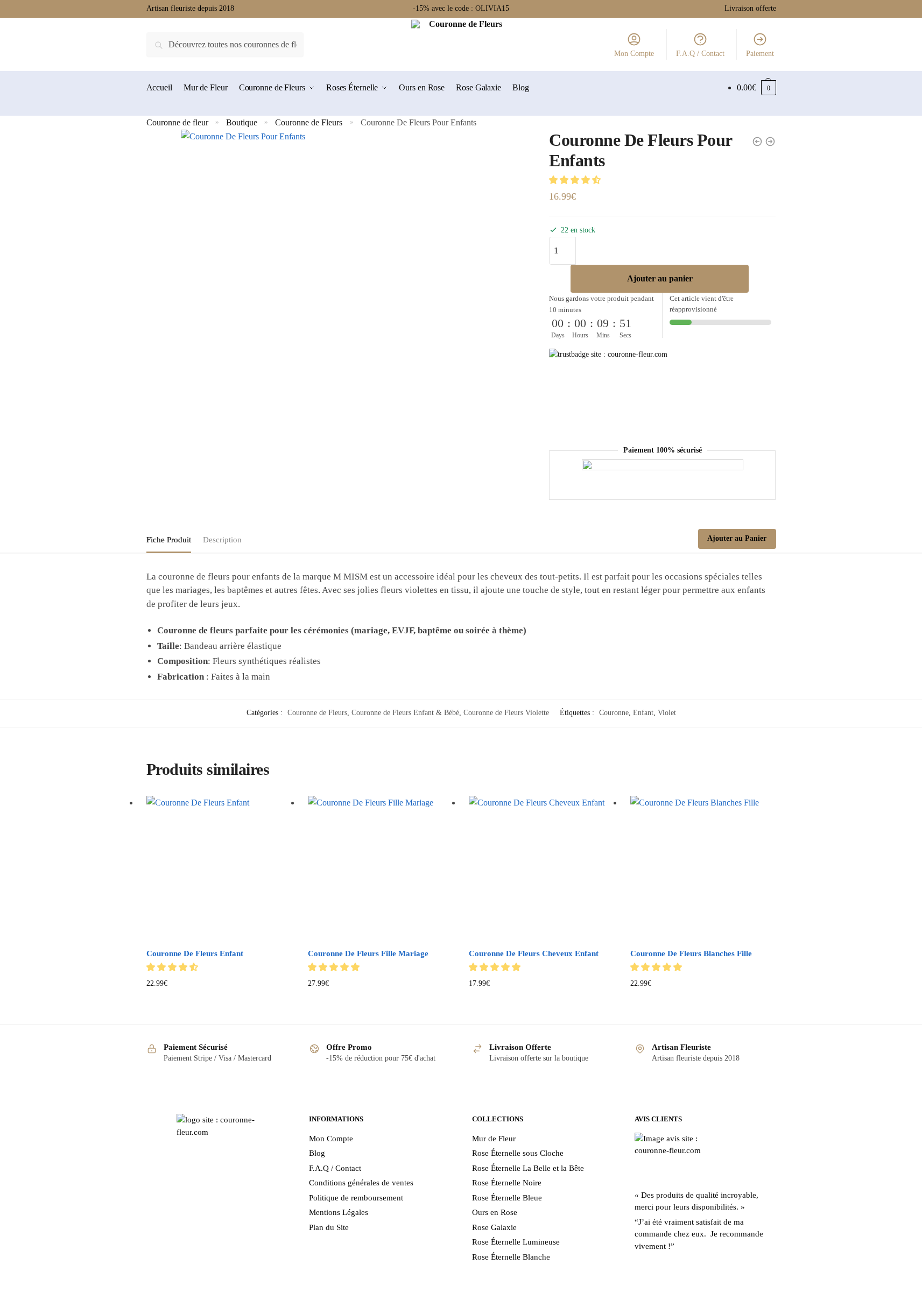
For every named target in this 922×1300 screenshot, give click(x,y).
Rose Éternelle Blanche (511, 1257)
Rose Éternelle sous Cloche (518, 1153)
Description (222, 539)
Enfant (643, 713)
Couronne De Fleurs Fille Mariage (368, 953)
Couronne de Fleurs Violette (506, 713)
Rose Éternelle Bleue (507, 1197)
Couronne (614, 713)
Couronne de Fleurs (308, 122)
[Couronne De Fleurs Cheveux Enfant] (541, 868)
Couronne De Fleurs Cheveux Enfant (534, 953)
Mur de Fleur (494, 1138)
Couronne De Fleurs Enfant (194, 953)
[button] (576, 180)
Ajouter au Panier (736, 538)
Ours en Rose (494, 1212)
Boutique (241, 122)
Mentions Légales (338, 1212)
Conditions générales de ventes (361, 1182)
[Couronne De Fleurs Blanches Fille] (703, 868)
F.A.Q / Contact (700, 54)
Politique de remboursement (356, 1197)
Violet (667, 713)
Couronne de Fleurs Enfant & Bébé (405, 713)
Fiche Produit (168, 539)
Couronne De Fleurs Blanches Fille (691, 953)
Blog (317, 1153)
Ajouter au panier (660, 278)
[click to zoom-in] (352, 301)
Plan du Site (329, 1227)
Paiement (760, 54)
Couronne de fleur (177, 122)
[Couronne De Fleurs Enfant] (219, 868)
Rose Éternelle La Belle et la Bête (528, 1168)
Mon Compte (634, 54)
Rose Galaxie (494, 1227)
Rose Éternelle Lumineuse (516, 1242)
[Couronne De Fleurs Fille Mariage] (380, 868)
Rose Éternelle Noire (506, 1182)
